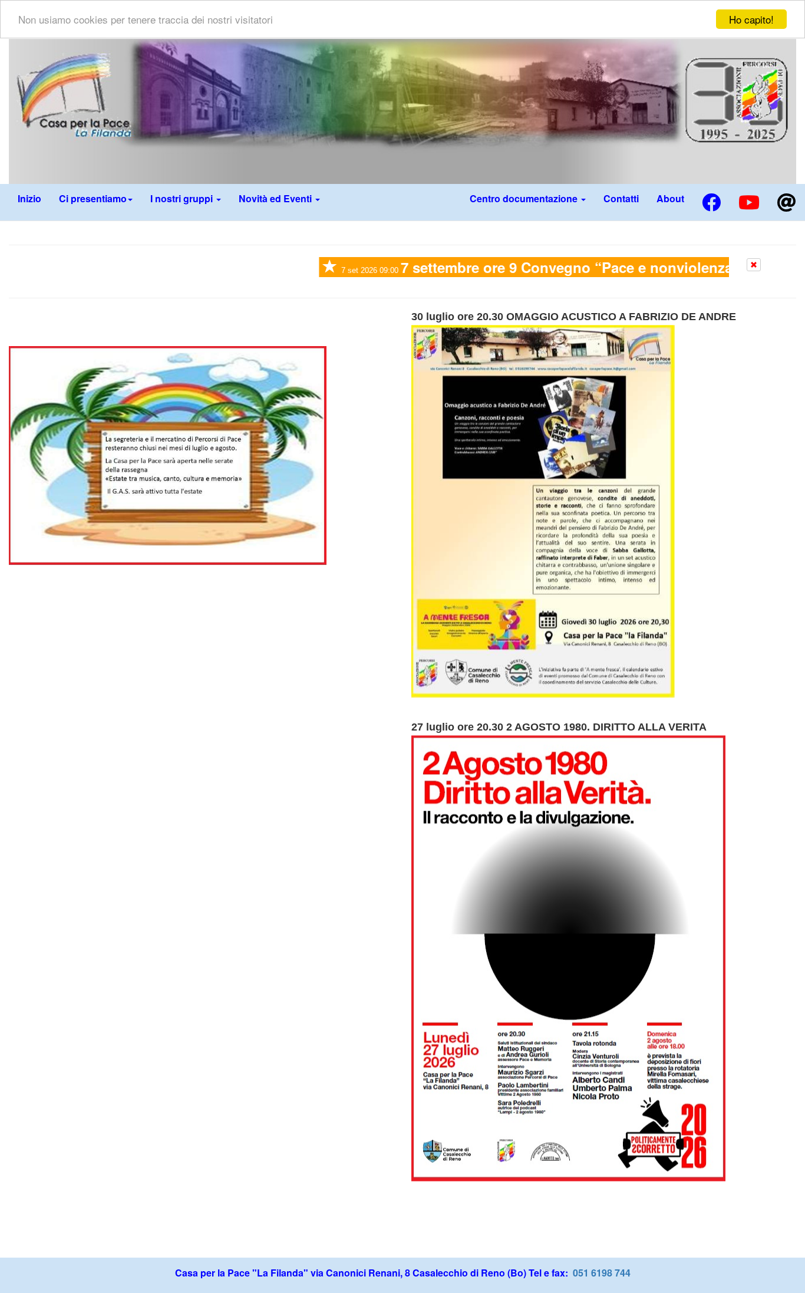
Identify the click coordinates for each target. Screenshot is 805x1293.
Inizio (29, 198)
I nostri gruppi (182, 198)
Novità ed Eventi (276, 198)
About (670, 198)
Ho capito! (751, 19)
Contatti (621, 198)
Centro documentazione (525, 198)
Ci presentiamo (93, 198)
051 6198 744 (600, 1277)
